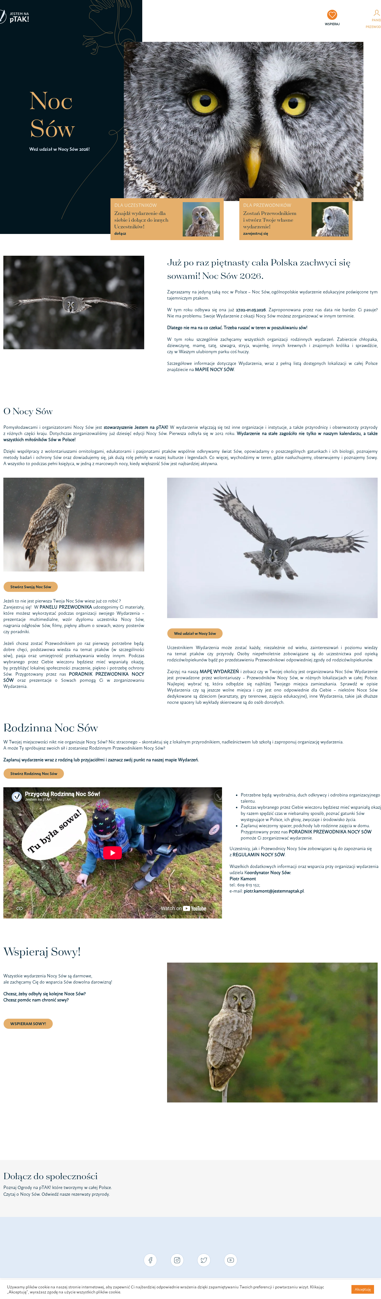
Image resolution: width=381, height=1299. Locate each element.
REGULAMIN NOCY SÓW (259, 854)
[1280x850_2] (73, 258)
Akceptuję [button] (363, 1289)
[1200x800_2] (73, 480)
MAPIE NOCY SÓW (214, 369)
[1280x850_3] (272, 965)
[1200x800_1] (272, 480)
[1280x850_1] (243, 44)
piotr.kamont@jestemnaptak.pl (274, 891)
